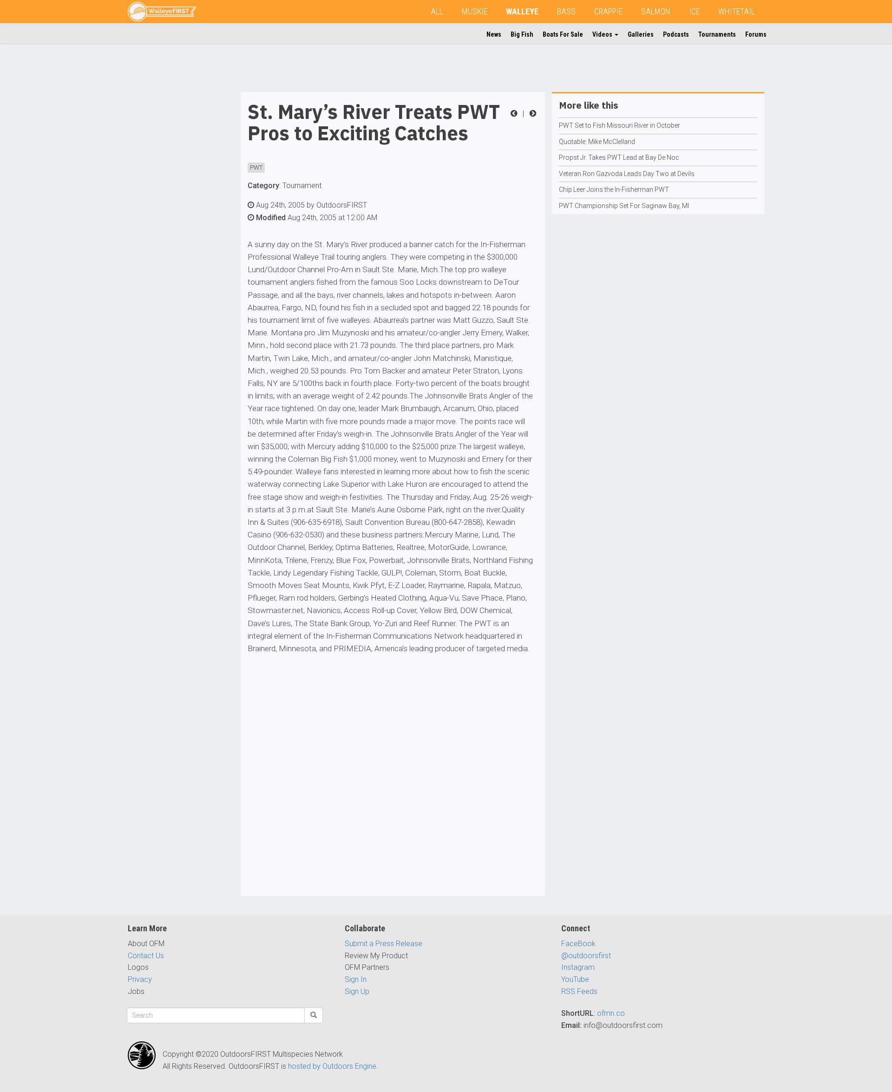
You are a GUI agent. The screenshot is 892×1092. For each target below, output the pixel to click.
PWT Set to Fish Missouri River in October (619, 125)
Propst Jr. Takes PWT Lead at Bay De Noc (619, 157)
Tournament (301, 185)
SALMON (655, 11)
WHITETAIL (736, 11)
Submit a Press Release (383, 943)
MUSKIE (474, 11)
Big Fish (522, 34)
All (437, 11)
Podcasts (676, 34)
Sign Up (357, 991)
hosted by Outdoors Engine (332, 1066)
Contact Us (146, 955)
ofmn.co (611, 1013)
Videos (603, 34)
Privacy (140, 979)
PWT (256, 167)
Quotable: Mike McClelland (597, 141)
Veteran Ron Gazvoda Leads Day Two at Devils (627, 173)
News (493, 34)
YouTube (575, 979)
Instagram (578, 967)
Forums (756, 34)
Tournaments (717, 34)
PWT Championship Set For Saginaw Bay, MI (624, 205)
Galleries (641, 34)
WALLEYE (522, 11)
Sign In (356, 979)
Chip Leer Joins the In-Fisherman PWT (614, 189)
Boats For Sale (563, 34)
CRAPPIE (608, 11)
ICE (694, 11)
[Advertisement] (165, 231)
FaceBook (578, 943)
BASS (566, 11)
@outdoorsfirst (586, 955)
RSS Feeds (579, 991)
